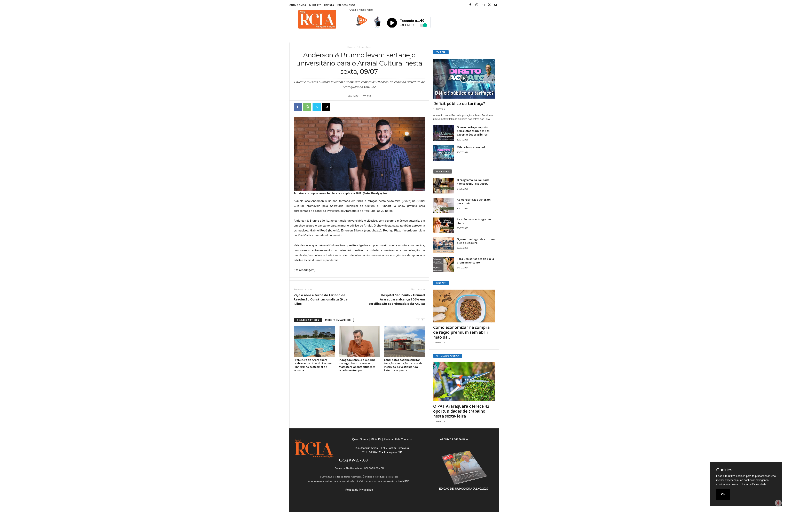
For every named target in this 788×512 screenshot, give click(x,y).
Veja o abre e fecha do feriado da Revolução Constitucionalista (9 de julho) (320, 299)
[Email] (326, 107)
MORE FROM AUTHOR (338, 319)
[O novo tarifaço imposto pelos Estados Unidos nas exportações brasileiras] (443, 133)
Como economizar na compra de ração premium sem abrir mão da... (461, 332)
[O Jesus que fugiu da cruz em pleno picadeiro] (443, 245)
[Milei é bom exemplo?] (443, 153)
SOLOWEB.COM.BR (374, 468)
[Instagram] (476, 5)
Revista (329, 5)
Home (350, 47)
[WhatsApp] (307, 107)
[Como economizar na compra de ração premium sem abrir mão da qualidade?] (464, 306)
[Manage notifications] (778, 503)
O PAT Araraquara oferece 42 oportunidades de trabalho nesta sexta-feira (461, 411)
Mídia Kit (315, 5)
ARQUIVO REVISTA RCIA (454, 439)
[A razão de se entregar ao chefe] (443, 225)
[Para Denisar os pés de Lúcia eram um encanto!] (443, 264)
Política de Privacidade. (753, 484)
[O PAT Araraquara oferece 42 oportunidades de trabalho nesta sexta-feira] (464, 381)
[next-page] (423, 320)
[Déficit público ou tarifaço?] (464, 79)
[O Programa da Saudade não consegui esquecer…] (443, 185)
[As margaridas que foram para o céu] (443, 205)
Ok (723, 494)
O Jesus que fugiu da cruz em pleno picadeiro (476, 241)
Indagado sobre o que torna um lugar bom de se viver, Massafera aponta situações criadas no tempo (357, 365)
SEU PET (441, 282)
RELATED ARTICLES (308, 319)
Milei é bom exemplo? (471, 147)
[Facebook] (470, 5)
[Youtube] (495, 5)
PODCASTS (442, 171)
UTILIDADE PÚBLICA (447, 355)
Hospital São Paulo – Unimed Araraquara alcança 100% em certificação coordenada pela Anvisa (397, 299)
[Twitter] (489, 5)
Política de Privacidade (359, 489)
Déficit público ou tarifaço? (459, 103)
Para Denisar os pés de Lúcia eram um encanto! (475, 260)
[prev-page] (418, 320)
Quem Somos (297, 5)
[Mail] (483, 5)
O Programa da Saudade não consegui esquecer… (473, 181)
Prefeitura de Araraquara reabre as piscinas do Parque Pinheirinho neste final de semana (313, 365)
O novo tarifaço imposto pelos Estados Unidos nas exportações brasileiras (473, 130)
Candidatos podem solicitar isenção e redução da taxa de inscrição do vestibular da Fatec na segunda (403, 365)
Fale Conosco (346, 5)
